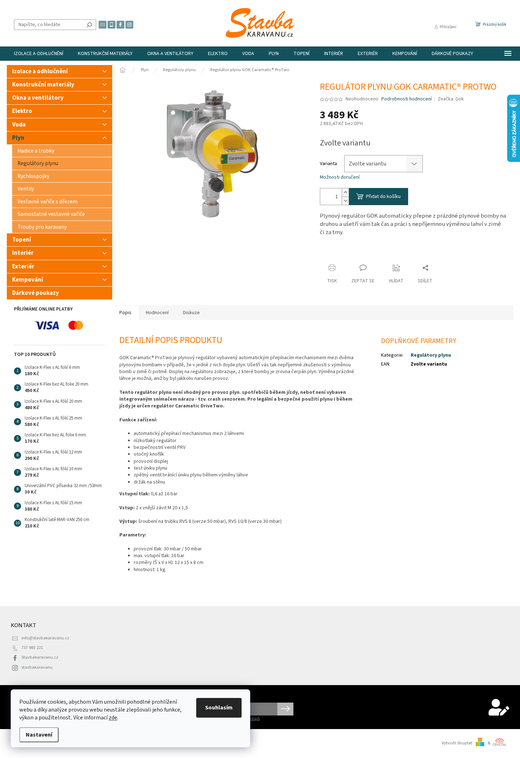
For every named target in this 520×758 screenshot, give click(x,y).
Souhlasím (219, 708)
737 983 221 (32, 647)
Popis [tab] (125, 312)
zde (113, 718)
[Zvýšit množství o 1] (345, 192)
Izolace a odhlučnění (40, 71)
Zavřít (332, 254)
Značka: (451, 99)
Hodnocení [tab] (157, 312)
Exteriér (23, 266)
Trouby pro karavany (42, 227)
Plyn (18, 138)
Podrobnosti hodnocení (406, 99)
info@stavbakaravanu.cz (45, 638)
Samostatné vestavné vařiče (51, 214)
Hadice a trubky (36, 151)
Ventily (26, 189)
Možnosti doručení (340, 177)
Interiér (23, 253)
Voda (19, 124)
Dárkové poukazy (35, 293)
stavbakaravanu (37, 667)
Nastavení (39, 735)
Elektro (22, 111)
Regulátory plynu (38, 163)
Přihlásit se (285, 709)
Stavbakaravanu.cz (39, 657)
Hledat (89, 24)
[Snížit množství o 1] (345, 201)
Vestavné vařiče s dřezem (48, 201)
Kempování (27, 280)
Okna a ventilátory (38, 98)
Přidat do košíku (383, 196)
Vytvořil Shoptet (457, 743)
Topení (21, 240)
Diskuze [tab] (191, 312)
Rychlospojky (33, 176)
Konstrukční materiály (43, 84)
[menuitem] (38, 53)
